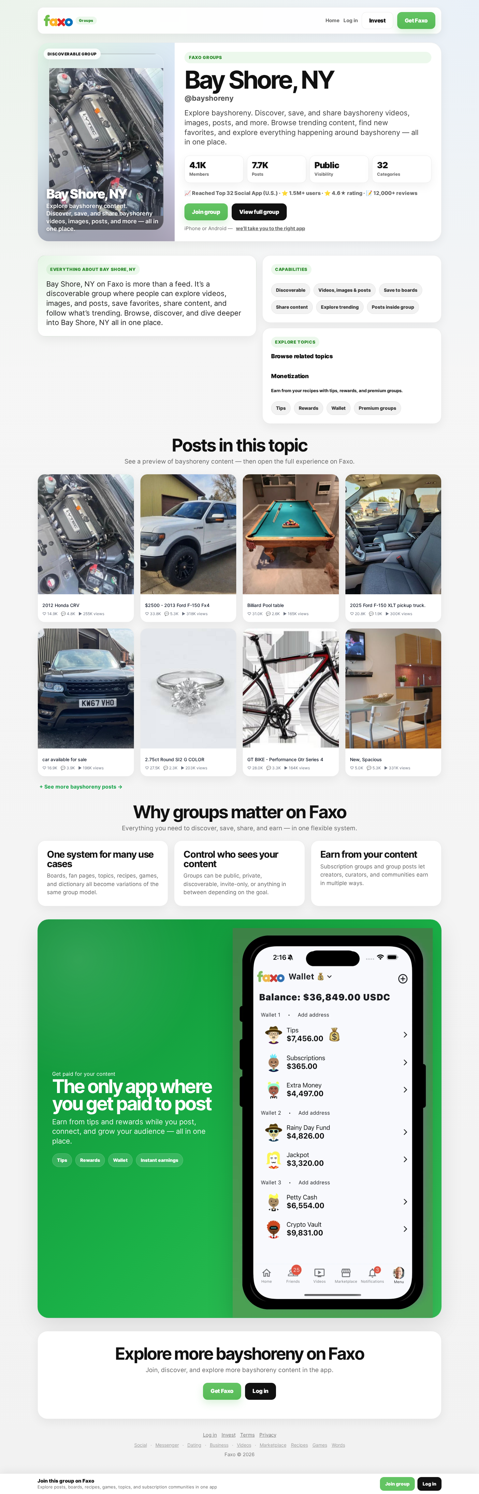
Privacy (267, 1435)
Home (333, 20)
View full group (259, 212)
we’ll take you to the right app (270, 228)
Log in (350, 20)
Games (319, 1445)
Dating (194, 1445)
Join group (206, 212)
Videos (244, 1445)
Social (140, 1445)
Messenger (167, 1445)
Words (338, 1445)
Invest (377, 20)
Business (219, 1445)
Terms (247, 1435)
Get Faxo (416, 20)
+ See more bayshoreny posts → (81, 786)
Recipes (299, 1445)
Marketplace (273, 1445)
